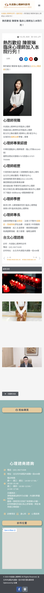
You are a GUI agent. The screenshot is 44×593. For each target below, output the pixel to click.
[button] (39, 5)
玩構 (15, 583)
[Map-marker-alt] (25, 589)
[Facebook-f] (19, 589)
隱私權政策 (29, 580)
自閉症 (19, 221)
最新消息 (19, 13)
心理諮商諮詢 (22, 463)
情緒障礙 (11, 224)
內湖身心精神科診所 (8, 13)
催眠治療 (15, 137)
